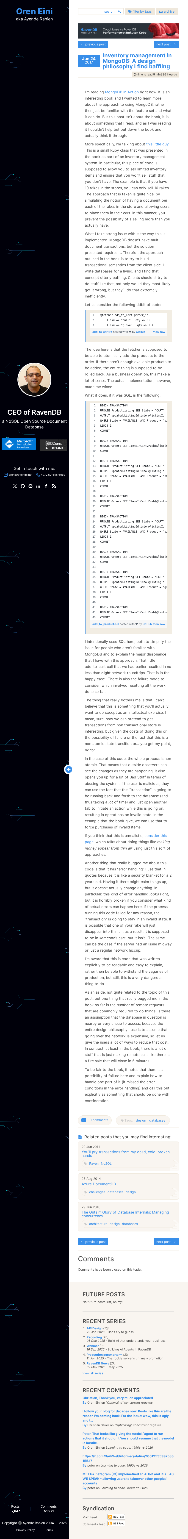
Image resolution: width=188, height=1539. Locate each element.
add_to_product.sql (106, 624)
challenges (97, 1192)
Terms (49, 1530)
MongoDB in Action (122, 92)
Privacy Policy (25, 1530)
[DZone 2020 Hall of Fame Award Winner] (53, 445)
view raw (159, 331)
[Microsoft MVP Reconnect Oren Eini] (19, 444)
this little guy (157, 144)
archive (168, 11)
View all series (93, 1373)
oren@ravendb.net (20, 474)
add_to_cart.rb (102, 331)
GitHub (140, 331)
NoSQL (106, 1163)
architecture (98, 1224)
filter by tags (142, 11)
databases (157, 1120)
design (141, 1120)
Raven (94, 1163)
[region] (128, 320)
